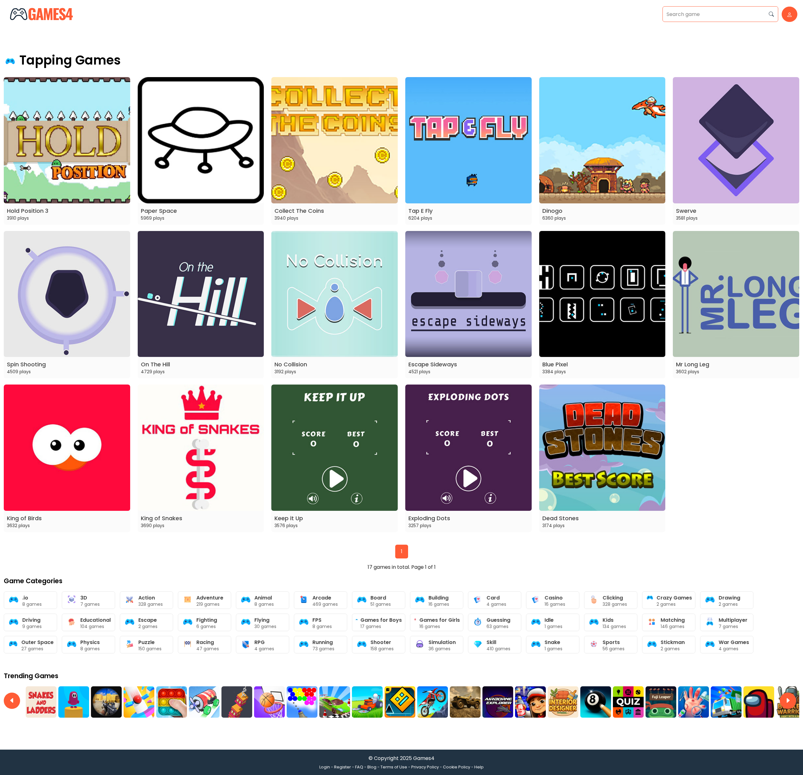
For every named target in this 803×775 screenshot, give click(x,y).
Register (342, 767)
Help (479, 767)
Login (324, 767)
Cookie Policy (456, 767)
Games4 (423, 758)
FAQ (359, 767)
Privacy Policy (425, 767)
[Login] (788, 14)
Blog (371, 767)
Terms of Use (393, 767)
